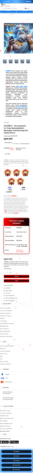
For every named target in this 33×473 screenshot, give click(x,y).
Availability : (7, 148)
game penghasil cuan (6, 423)
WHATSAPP (17, 464)
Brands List (3, 348)
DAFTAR (25, 10)
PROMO (17, 452)
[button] (28, 19)
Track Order (3, 321)
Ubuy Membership (5, 331)
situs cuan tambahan (6, 428)
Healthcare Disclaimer (6, 336)
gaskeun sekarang (5, 426)
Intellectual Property (6, 316)
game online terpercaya (7, 418)
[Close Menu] (1, 6)
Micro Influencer (4, 328)
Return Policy (3, 354)
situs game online (21, 86)
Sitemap (2, 318)
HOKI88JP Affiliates (5, 364)
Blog (1, 356)
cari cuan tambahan (21, 107)
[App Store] (4, 442)
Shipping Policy (4, 326)
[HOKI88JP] (7, 5)
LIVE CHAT (17, 469)
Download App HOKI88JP (7, 346)
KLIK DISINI (15, 213)
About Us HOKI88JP (5, 308)
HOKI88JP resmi (4, 416)
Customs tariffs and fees (7, 323)
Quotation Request (5, 313)
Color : (7, 154)
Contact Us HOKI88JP (6, 310)
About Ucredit (4, 361)
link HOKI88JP (3, 421)
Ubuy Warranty (4, 334)
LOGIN (8, 10)
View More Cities (4, 431)
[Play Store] (14, 442)
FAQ (1, 359)
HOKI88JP (8, 71)
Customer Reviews (5, 351)
